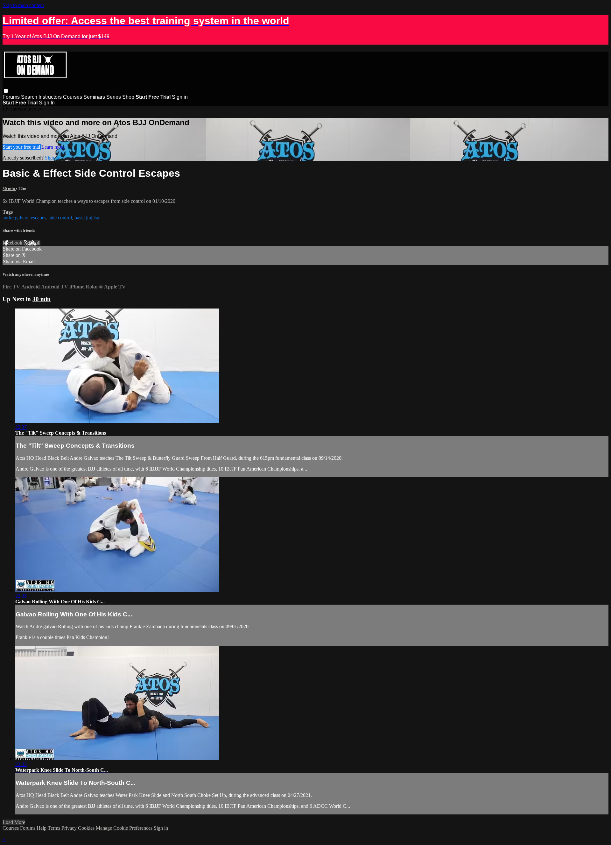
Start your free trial (22, 147)
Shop (128, 97)
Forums (12, 97)
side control (60, 217)
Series (113, 97)
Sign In (47, 102)
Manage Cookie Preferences (125, 828)
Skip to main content (23, 5)
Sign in (180, 97)
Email (34, 242)
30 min (9, 188)
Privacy (69, 828)
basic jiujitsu (86, 217)
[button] (6, 91)
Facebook (13, 242)
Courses (72, 97)
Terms (54, 828)
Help (42, 828)
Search (30, 97)
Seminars (94, 97)
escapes (38, 217)
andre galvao (15, 217)
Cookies (87, 828)
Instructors (50, 97)
